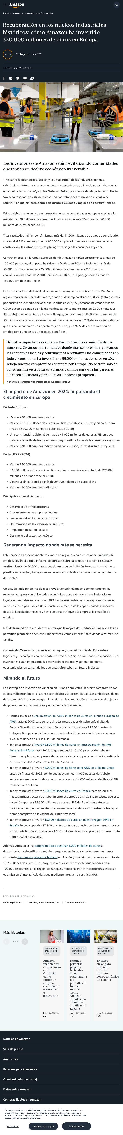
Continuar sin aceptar (43, 1126)
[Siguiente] (25, 941)
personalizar (12, 1126)
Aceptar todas (76, 1126)
